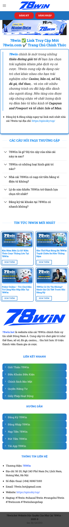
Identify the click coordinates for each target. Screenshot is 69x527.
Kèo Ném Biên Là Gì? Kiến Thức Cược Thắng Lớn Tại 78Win (15, 253)
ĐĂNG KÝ (24, 15)
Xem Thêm (9, 262)
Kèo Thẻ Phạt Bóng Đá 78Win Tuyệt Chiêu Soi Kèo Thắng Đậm (51, 253)
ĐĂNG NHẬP (45, 15)
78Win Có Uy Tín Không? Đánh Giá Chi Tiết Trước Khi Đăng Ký (50, 290)
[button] (4, 5)
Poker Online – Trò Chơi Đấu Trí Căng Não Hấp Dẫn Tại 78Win (16, 290)
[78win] (34, 6)
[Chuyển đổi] (5, 152)
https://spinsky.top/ (43, 120)
